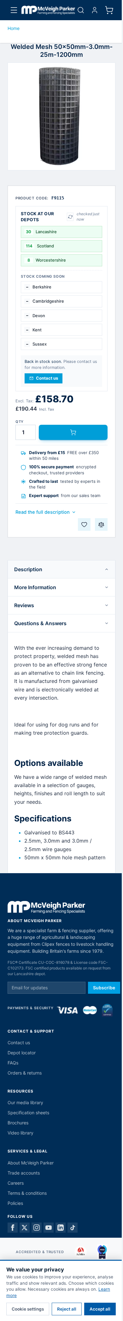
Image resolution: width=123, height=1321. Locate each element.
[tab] (61, 569)
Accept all (100, 1309)
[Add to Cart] (73, 432)
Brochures (18, 1122)
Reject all (66, 1309)
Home (14, 28)
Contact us (19, 1042)
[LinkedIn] (61, 1228)
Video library (20, 1132)
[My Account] (94, 10)
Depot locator (22, 1052)
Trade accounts (24, 1173)
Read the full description (42, 512)
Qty (19, 422)
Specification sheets (28, 1112)
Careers (16, 1183)
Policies (15, 1203)
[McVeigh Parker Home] (48, 10)
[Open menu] (14, 10)
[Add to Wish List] (84, 524)
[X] (25, 1228)
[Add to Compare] (101, 524)
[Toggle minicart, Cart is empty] (109, 10)
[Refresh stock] (70, 217)
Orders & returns (25, 1072)
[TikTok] (72, 1228)
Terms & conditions (27, 1193)
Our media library (25, 1102)
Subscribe (104, 987)
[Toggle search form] (80, 10)
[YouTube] (49, 1228)
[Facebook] (13, 1228)
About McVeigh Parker (31, 1162)
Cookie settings (28, 1309)
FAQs (13, 1062)
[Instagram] (37, 1228)
